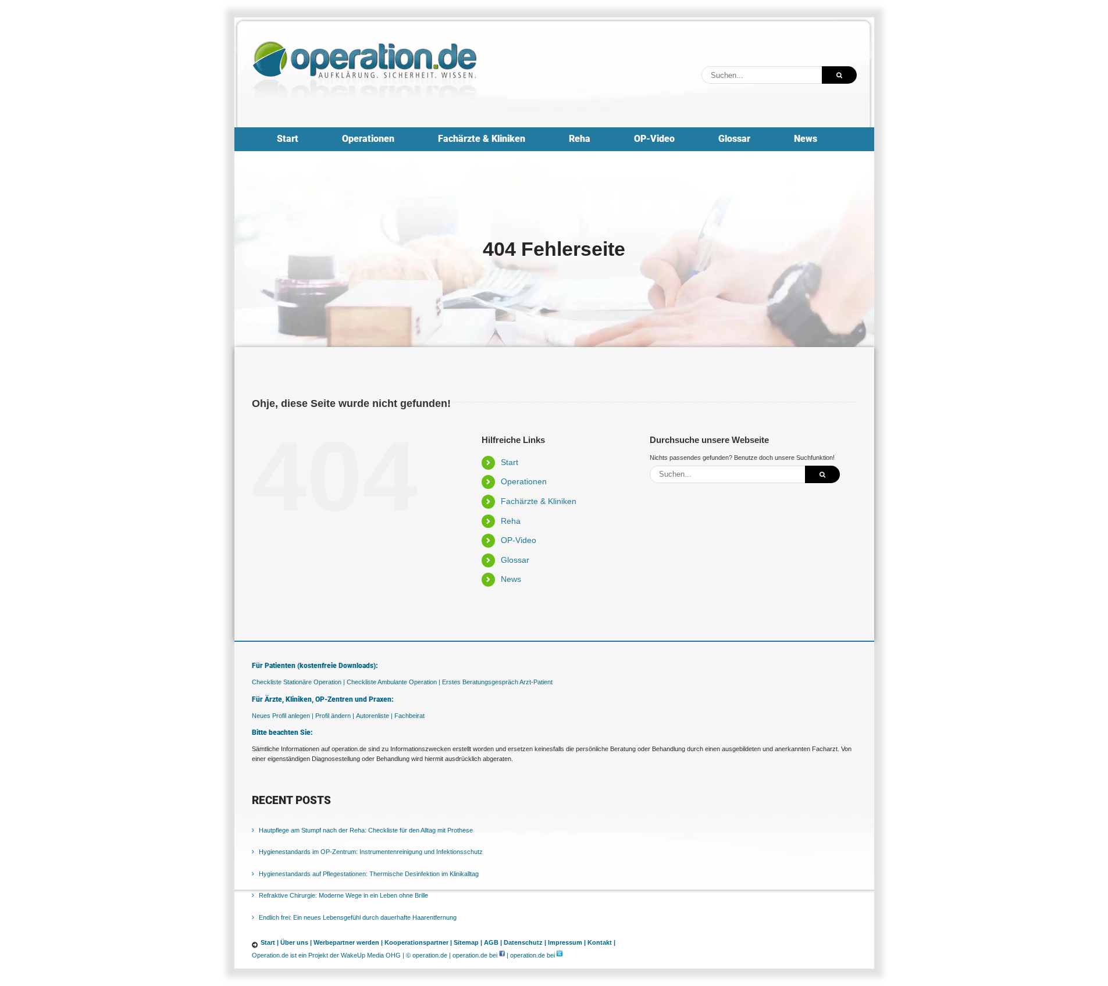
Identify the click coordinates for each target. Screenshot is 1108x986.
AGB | (493, 942)
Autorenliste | (374, 715)
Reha (511, 521)
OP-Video (518, 540)
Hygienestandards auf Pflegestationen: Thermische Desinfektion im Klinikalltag (369, 873)
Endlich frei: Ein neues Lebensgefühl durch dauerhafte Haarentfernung (358, 917)
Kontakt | (601, 942)
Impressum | (567, 942)
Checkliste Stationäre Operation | (298, 681)
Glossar (515, 560)
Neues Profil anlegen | (282, 715)
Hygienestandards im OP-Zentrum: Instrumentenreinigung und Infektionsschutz (371, 851)
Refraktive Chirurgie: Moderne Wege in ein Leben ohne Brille (343, 895)
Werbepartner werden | (348, 942)
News (511, 579)
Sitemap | (468, 942)
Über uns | (296, 942)
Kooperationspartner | (418, 942)
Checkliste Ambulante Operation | (393, 681)
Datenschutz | (525, 942)
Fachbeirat (409, 715)
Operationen (524, 481)
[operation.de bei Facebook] (502, 955)
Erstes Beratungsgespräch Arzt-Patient (497, 681)
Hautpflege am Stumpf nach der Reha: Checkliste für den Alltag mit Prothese (366, 830)
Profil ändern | (334, 715)
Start (509, 462)
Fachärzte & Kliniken (538, 501)
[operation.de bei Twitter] (559, 955)
